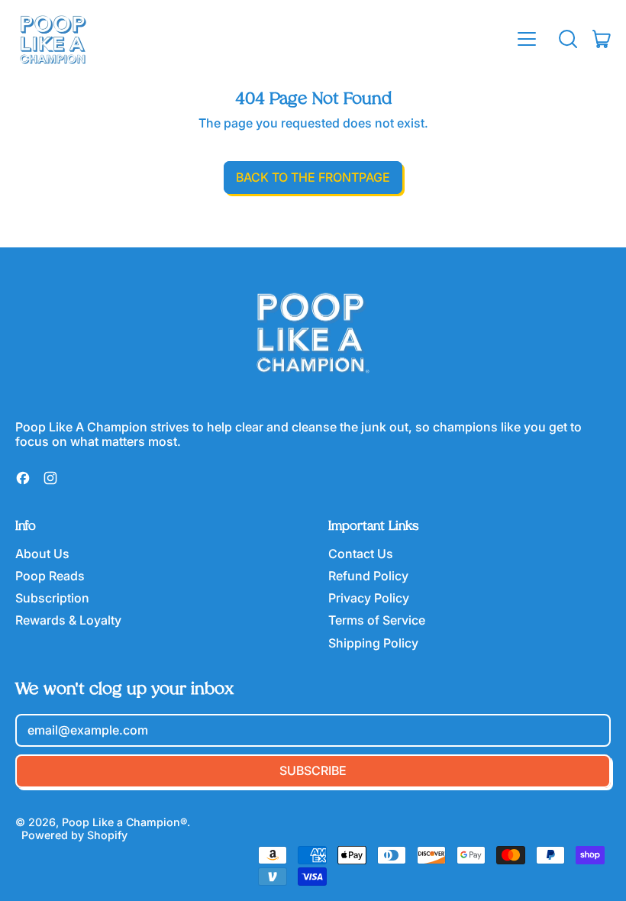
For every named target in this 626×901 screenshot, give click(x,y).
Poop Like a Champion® (124, 821)
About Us (42, 553)
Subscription (52, 598)
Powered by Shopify (74, 834)
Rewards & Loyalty (68, 620)
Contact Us (360, 553)
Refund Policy (368, 575)
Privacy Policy (368, 598)
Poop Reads (50, 575)
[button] (568, 39)
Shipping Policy (373, 643)
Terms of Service (376, 620)
